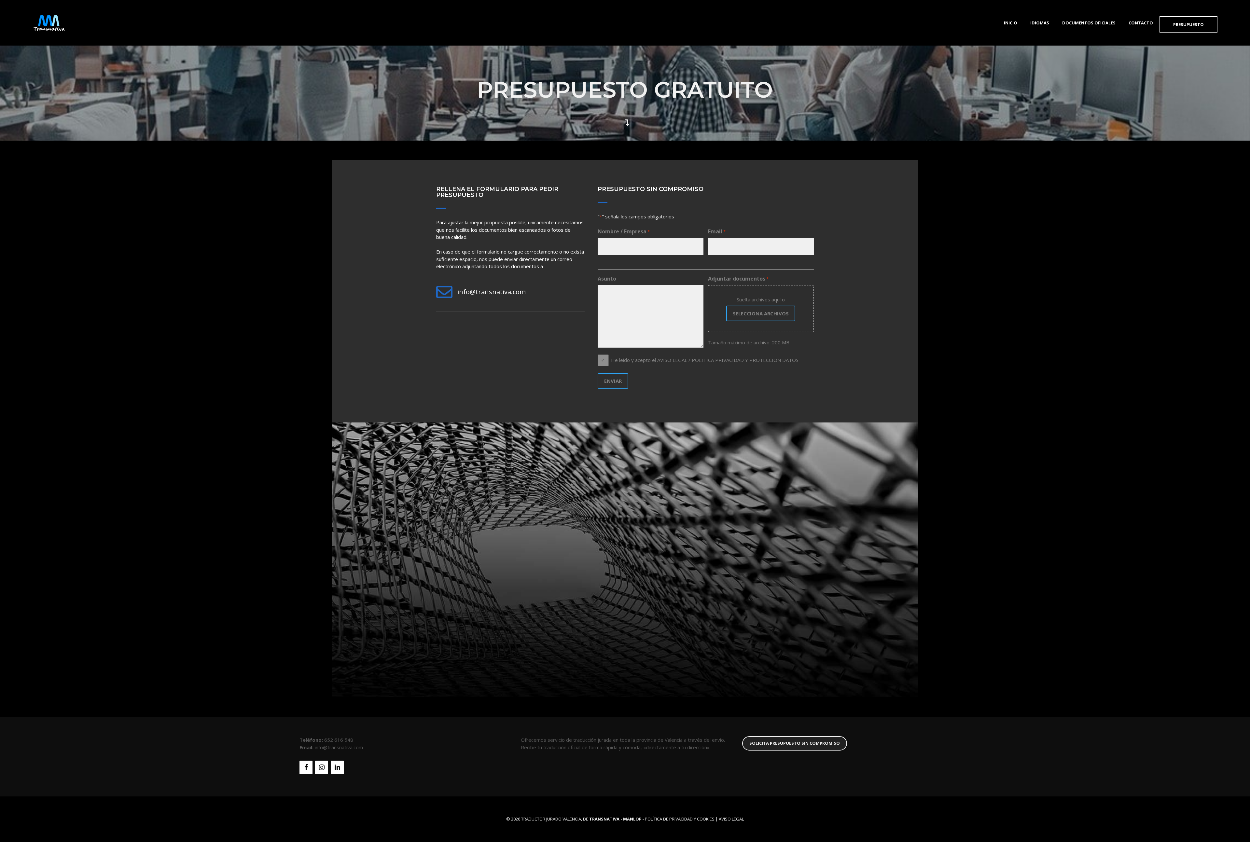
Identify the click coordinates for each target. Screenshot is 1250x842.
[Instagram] (321, 767)
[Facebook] (305, 767)
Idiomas (1039, 23)
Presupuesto (1188, 24)
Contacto (1141, 23)
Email (717, 231)
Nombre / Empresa (624, 231)
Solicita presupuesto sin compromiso (794, 743)
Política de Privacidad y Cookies (680, 819)
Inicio (1010, 23)
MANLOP (632, 819)
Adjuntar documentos (738, 278)
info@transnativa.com (491, 291)
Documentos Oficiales (1089, 23)
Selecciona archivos (761, 313)
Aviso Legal (731, 819)
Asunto (607, 278)
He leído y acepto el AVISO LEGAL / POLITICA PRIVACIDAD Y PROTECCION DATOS (705, 360)
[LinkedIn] (337, 767)
